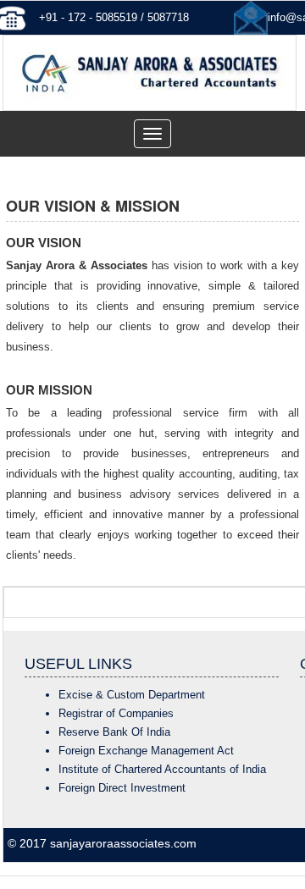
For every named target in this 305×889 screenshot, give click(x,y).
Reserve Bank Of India (114, 732)
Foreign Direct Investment (122, 787)
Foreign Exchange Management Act (146, 750)
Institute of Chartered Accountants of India (162, 769)
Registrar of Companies (116, 713)
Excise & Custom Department (131, 694)
